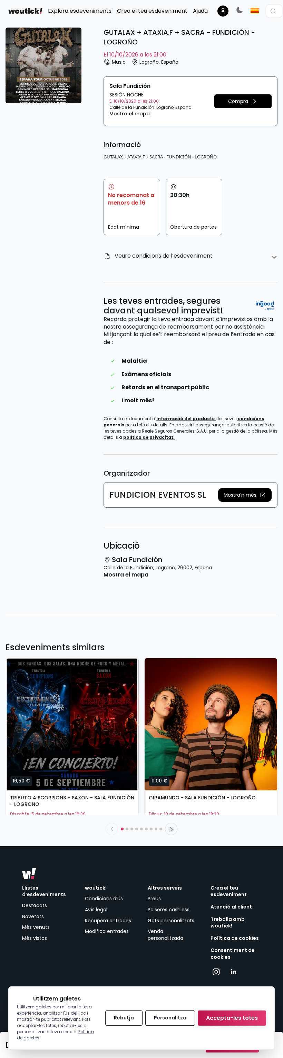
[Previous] (112, 829)
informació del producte (186, 419)
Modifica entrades (107, 931)
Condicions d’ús (104, 898)
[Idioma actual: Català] (254, 10)
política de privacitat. (149, 437)
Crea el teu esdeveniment (229, 891)
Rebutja (124, 1017)
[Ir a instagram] (216, 971)
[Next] (171, 829)
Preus (154, 898)
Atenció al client (231, 907)
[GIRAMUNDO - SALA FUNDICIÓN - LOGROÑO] (211, 724)
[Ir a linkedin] (233, 971)
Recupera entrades (108, 920)
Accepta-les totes (232, 1018)
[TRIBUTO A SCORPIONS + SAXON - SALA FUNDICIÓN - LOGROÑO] (72, 724)
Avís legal (96, 909)
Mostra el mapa (129, 114)
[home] (25, 11)
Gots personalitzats (171, 920)
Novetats (33, 916)
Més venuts (36, 927)
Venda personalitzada (165, 935)
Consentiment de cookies (233, 954)
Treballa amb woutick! (228, 923)
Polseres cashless (168, 909)
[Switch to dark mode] (239, 10)
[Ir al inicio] (29, 873)
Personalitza (170, 1017)
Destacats (34, 905)
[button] (243, 101)
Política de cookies (235, 938)
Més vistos (34, 938)
